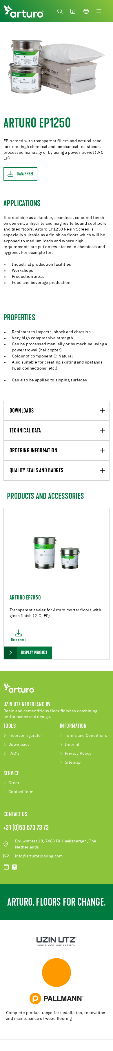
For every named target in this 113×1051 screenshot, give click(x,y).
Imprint (72, 745)
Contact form (21, 792)
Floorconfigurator (25, 736)
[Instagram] (14, 867)
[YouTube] (6, 867)
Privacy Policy (78, 754)
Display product (34, 653)
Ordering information (33, 451)
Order (13, 783)
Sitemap (73, 762)
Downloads (22, 411)
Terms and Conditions (86, 736)
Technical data (25, 431)
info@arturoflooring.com (39, 856)
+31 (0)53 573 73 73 (26, 828)
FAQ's (13, 754)
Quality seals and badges (36, 471)
